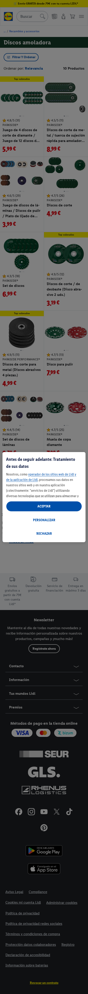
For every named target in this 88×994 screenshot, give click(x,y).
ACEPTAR (44, 506)
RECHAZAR (44, 533)
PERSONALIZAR (44, 520)
